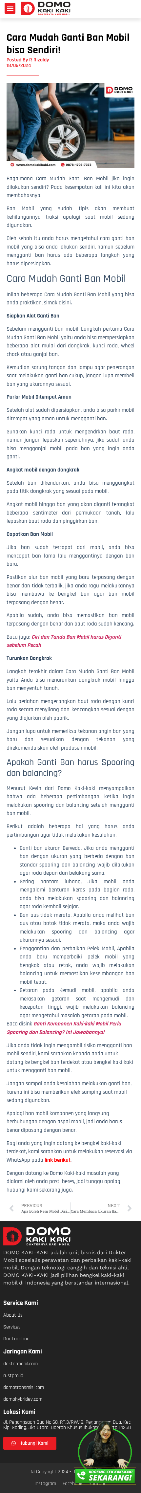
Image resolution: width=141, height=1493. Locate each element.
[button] (10, 8)
